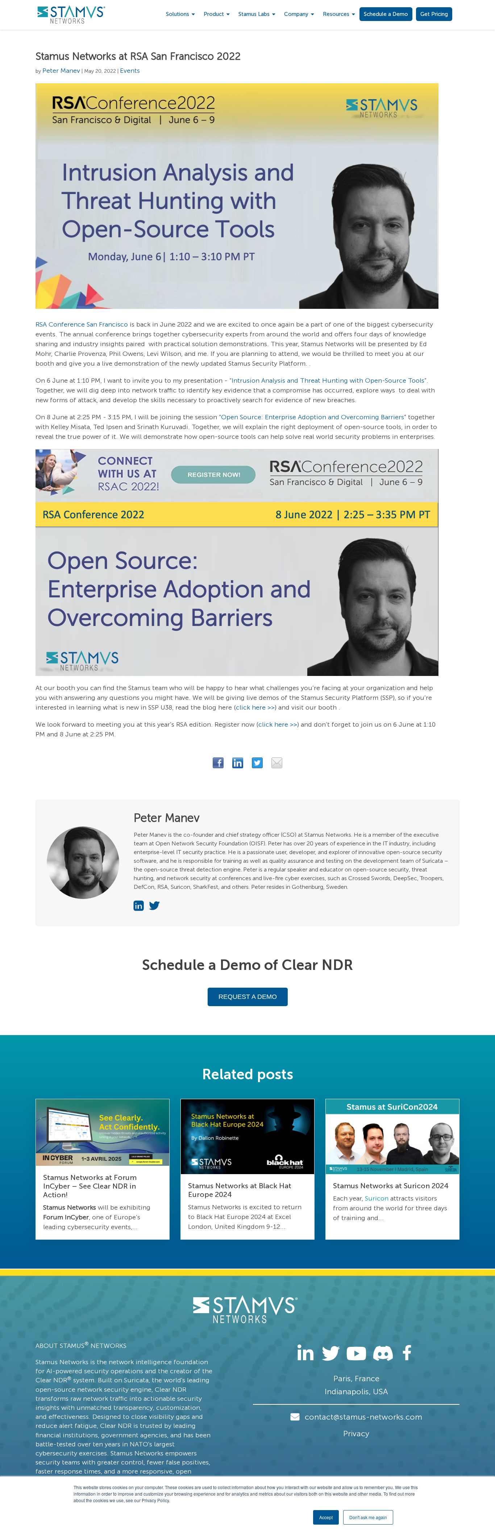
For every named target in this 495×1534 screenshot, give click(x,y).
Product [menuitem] (214, 14)
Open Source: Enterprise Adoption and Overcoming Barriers (312, 417)
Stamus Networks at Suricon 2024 (391, 1185)
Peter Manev (61, 71)
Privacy (356, 1433)
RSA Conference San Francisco (82, 324)
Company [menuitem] (296, 14)
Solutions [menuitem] (177, 14)
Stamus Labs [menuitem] (254, 14)
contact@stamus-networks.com (363, 1417)
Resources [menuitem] (336, 14)
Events (130, 71)
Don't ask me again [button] (368, 1517)
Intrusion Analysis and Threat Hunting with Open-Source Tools (328, 380)
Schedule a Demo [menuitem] (386, 14)
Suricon (376, 1198)
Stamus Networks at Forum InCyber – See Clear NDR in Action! (90, 1186)
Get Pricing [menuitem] (434, 14)
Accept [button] (326, 1517)
